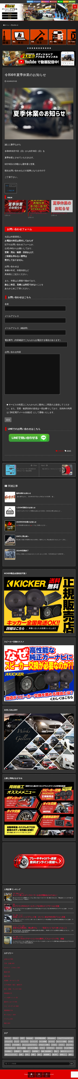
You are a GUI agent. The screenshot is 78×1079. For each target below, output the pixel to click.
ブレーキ (69, 1045)
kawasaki (29, 1038)
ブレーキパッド (10, 1048)
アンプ (16, 1041)
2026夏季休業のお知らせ (14, 213)
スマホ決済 (16, 1045)
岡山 (55, 1051)
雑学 (70, 1054)
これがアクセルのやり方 (65, 1038)
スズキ (71, 1041)
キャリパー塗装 (61, 1041)
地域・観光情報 (46, 1051)
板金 (7, 972)
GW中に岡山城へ (22, 536)
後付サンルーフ (10, 1002)
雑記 (7, 1023)
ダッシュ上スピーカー (29, 1045)
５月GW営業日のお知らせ (25, 508)
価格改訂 (26, 1051)
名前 (7, 304)
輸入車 (55, 1054)
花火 (39, 1054)
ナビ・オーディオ (11, 1006)
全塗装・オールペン (11, 980)
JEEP (22, 1038)
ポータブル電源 (32, 1048)
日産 (20, 1054)
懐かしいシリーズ (10, 1054)
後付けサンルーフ (66, 1051)
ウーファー (24, 1041)
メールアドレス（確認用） (17, 328)
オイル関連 (43, 1041)
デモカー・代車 (43, 1045)
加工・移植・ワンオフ (12, 989)
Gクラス (7, 1038)
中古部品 (8, 1051)
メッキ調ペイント (11, 997)
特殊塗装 (8, 993)
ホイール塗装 (21, 1048)
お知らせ (15, 25)
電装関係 (8, 1010)
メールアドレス (12, 316)
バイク (61, 1045)
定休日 (69, 451)
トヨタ (54, 1045)
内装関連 (35, 1051)
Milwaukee (51, 1038)
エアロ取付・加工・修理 (13, 985)
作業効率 (17, 1051)
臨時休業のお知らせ (23, 493)
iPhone (15, 1038)
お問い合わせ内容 (13, 352)
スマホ (7, 1045)
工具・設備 (9, 963)
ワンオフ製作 (68, 1048)
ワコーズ (59, 1048)
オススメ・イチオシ (12, 967)
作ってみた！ (10, 1014)
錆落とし (63, 1054)
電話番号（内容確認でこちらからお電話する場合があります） (33, 340)
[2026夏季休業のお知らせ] (15, 206)
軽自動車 (46, 1054)
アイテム (8, 1019)
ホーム (7, 25)
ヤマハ (42, 1048)
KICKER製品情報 (40, 1038)
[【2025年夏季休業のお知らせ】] (38, 206)
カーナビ (51, 1041)
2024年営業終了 (22, 551)
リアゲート (50, 1048)
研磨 (33, 1054)
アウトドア (8, 1041)
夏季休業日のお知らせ (60, 213)
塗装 (7, 976)
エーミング (33, 1041)
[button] (5, 37)
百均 (26, 1054)
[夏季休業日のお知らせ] (62, 206)
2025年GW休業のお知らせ (26, 522)
